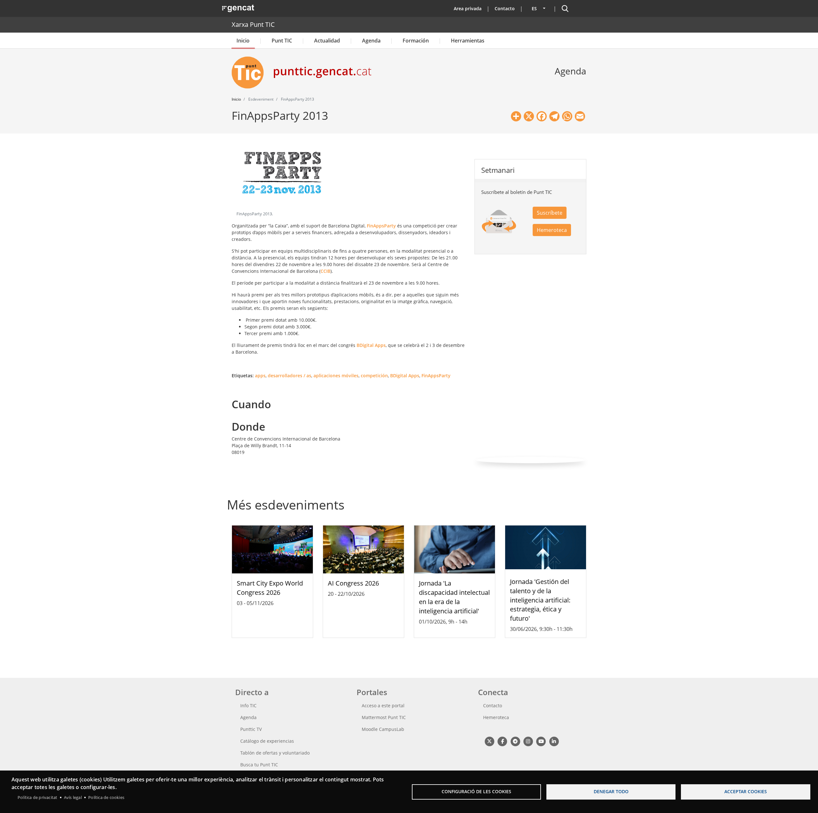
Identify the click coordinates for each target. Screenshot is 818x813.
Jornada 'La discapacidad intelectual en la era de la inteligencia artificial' (454, 597)
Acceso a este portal (383, 705)
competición (374, 375)
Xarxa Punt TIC (253, 24)
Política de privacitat (37, 797)
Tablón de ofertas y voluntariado (275, 753)
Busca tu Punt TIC (259, 765)
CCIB (325, 271)
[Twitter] (489, 741)
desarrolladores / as (289, 375)
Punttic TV (251, 729)
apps (260, 375)
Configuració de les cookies (476, 791)
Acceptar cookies (745, 791)
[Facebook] (502, 741)
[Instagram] (528, 741)
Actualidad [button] (327, 40)
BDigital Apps (371, 345)
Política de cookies (106, 797)
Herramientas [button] (467, 40)
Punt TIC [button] (282, 40)
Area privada (468, 8)
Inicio (243, 40)
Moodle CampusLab (383, 729)
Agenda (371, 40)
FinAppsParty (381, 226)
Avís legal (73, 797)
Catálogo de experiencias (267, 741)
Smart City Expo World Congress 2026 (270, 588)
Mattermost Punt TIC (384, 717)
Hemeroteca (552, 230)
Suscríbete (549, 212)
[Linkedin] (554, 741)
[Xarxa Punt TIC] (250, 72)
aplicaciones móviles (336, 375)
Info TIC (248, 705)
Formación (416, 40)
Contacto (505, 8)
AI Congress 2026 (353, 583)
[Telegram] (515, 741)
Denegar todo (611, 791)
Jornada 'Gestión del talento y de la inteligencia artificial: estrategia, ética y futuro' (540, 600)
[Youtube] (541, 741)
